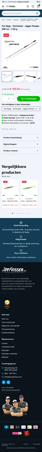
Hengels (9, 20)
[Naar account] (27, 6)
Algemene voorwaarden (11, 326)
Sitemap (26, 444)
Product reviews (10, 150)
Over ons (5, 319)
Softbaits (10, 199)
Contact (5, 343)
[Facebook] (4, 382)
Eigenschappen (10, 144)
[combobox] (21, 13)
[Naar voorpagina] (11, 6)
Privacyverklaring (8, 329)
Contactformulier (8, 347)
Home (3, 20)
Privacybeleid (36, 444)
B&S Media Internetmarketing (26, 448)
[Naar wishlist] (33, 6)
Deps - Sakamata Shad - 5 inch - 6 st (29, 201)
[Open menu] (3, 6)
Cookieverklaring (8, 332)
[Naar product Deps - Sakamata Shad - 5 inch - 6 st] (29, 187)
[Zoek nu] (37, 13)
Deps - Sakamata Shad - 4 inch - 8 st (10, 201)
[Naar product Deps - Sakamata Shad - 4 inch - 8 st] (10, 187)
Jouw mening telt (8, 322)
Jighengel (16, 20)
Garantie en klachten (9, 354)
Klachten (5, 357)
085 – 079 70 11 (11, 373)
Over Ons (6, 293)
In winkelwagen (30, 99)
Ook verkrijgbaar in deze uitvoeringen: (16, 104)
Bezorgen (5, 350)
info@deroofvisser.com (13, 377)
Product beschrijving (12, 137)
